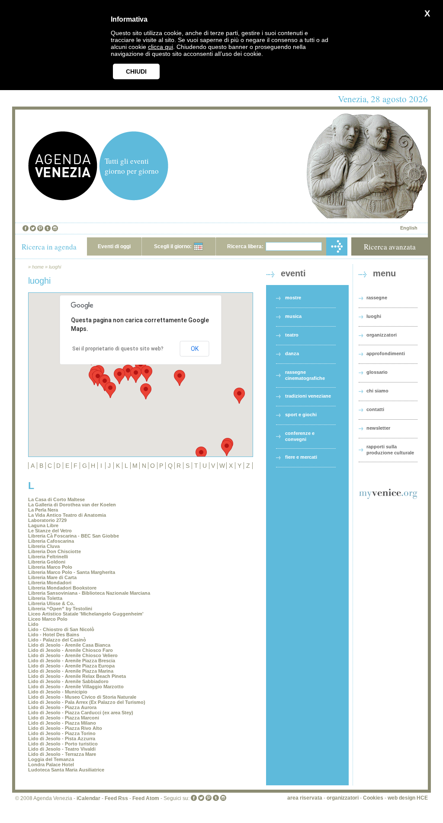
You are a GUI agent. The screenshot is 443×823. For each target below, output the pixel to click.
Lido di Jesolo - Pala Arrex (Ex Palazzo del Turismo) (86, 702)
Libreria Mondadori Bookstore (62, 587)
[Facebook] (25, 228)
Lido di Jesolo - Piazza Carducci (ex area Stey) (80, 712)
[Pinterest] (40, 228)
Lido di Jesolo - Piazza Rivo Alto (65, 728)
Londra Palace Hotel (51, 764)
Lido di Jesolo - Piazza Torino (62, 733)
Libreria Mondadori (49, 582)
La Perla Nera (43, 509)
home (38, 266)
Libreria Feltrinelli (48, 556)
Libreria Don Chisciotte (54, 551)
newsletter (378, 428)
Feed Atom (145, 798)
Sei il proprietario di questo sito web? (118, 349)
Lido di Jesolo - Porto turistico (63, 743)
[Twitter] (33, 228)
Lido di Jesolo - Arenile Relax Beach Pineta (77, 676)
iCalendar (88, 798)
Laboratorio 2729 (47, 520)
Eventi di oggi (114, 246)
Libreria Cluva (44, 546)
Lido (33, 624)
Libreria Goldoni (46, 561)
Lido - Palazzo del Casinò (57, 639)
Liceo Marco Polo (47, 619)
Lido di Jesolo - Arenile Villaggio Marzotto (76, 686)
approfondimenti (385, 353)
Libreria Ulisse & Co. (51, 603)
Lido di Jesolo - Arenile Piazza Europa (71, 665)
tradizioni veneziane (308, 396)
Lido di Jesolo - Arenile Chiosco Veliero (73, 655)
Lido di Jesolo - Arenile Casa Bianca (69, 645)
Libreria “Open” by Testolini (60, 608)
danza (292, 353)
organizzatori (381, 334)
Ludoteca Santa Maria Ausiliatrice (66, 769)
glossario (377, 372)
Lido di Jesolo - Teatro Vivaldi (62, 749)
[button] (136, 374)
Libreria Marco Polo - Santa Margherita (71, 572)
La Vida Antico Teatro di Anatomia (67, 515)
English (408, 227)
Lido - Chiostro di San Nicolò (61, 629)
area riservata (304, 798)
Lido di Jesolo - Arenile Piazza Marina (70, 671)
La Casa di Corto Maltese (56, 499)
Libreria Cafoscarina (51, 541)
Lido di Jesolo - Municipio (57, 691)
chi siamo (377, 390)
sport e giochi (301, 414)
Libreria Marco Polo (50, 567)
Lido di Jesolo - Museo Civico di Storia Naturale (82, 697)
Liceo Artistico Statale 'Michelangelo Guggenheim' (86, 613)
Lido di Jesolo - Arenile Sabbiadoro (68, 681)
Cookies (373, 798)
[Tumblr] (48, 228)
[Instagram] (55, 228)
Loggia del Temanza (51, 759)
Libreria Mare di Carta (52, 577)
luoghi (55, 266)
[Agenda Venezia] (62, 198)
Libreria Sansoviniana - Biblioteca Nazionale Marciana (89, 593)
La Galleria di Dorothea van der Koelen (72, 504)
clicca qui (160, 46)
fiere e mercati (301, 457)
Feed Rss (116, 798)
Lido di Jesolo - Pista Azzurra (61, 738)
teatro (292, 334)
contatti (375, 409)
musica (293, 316)
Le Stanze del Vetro (50, 530)
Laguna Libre (43, 525)
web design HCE (408, 798)
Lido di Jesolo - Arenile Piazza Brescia (71, 660)
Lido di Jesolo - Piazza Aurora (62, 707)
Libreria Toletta (45, 598)
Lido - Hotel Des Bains (53, 634)
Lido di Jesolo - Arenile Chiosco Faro (70, 650)
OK (195, 348)
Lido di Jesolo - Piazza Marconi (63, 717)
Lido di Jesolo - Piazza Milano (62, 723)
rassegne (376, 297)
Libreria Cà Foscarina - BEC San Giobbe (73, 535)
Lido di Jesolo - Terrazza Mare (62, 754)
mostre (293, 297)
